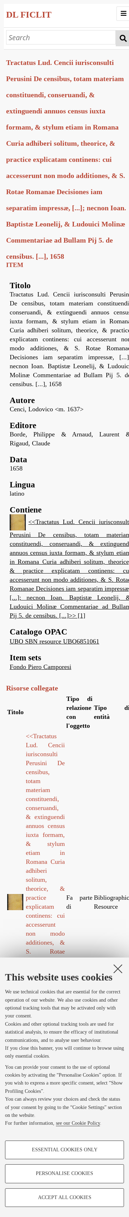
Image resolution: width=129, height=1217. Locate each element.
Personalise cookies (64, 1173)
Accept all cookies (64, 1197)
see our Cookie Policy (78, 1123)
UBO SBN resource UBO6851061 (54, 641)
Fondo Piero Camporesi (40, 666)
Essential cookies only (64, 1149)
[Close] (118, 968)
